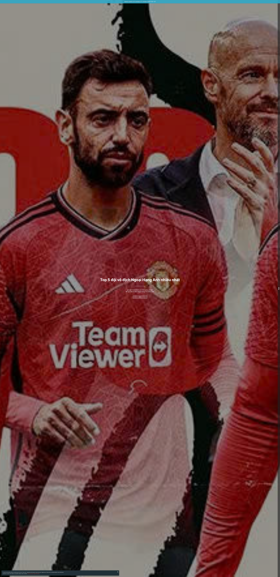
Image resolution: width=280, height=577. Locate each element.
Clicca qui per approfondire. (33, 573)
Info (140, 297)
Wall (279, 288)
